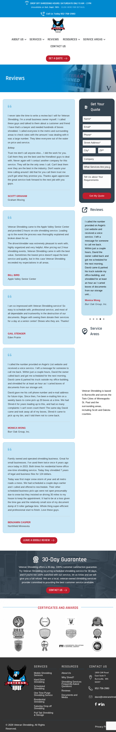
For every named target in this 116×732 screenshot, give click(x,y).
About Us (17, 39)
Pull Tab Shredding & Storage (43, 713)
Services (35, 39)
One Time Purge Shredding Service (43, 694)
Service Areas (92, 39)
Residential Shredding (39, 700)
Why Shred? (68, 677)
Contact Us (58, 46)
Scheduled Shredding (39, 687)
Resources (70, 39)
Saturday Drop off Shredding (42, 707)
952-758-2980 (102, 688)
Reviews (53, 39)
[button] (25, 39)
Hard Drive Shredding (39, 680)
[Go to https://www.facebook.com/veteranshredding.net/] (96, 705)
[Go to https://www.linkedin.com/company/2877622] (103, 705)
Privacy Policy (102, 726)
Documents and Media (69, 696)
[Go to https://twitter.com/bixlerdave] (99, 705)
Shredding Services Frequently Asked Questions (71, 683)
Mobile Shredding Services (43, 674)
